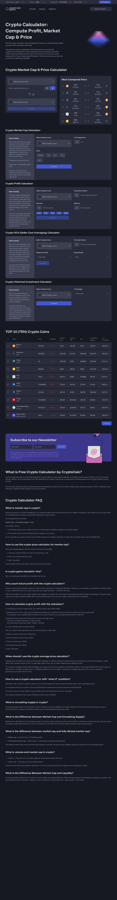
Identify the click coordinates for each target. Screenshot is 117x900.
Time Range (78, 289)
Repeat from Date (42, 252)
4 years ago (41, 257)
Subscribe (61, 447)
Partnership (105, 2)
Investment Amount (80, 191)
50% (52, 213)
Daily (77, 257)
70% (59, 213)
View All (106, 423)
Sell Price (77, 203)
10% (39, 213)
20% (45, 213)
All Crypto (32, 9)
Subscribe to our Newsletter (33, 440)
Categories (52, 9)
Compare (42, 9)
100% (66, 213)
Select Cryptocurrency (43, 137)
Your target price (79, 137)
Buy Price (39, 203)
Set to (38, 151)
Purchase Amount (80, 240)
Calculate (54, 166)
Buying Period (78, 252)
